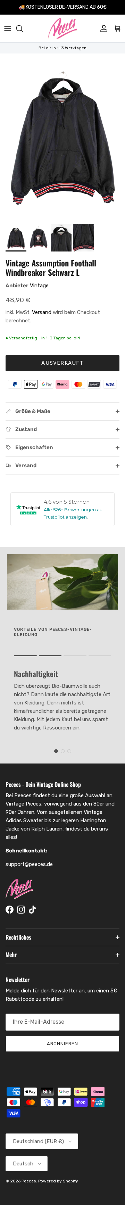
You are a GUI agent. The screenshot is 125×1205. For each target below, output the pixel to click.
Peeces (29, 1181)
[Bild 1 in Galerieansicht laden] (62, 136)
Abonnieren (62, 1043)
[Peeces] (62, 28)
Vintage (39, 285)
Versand (41, 312)
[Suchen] (23, 28)
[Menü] (7, 28)
